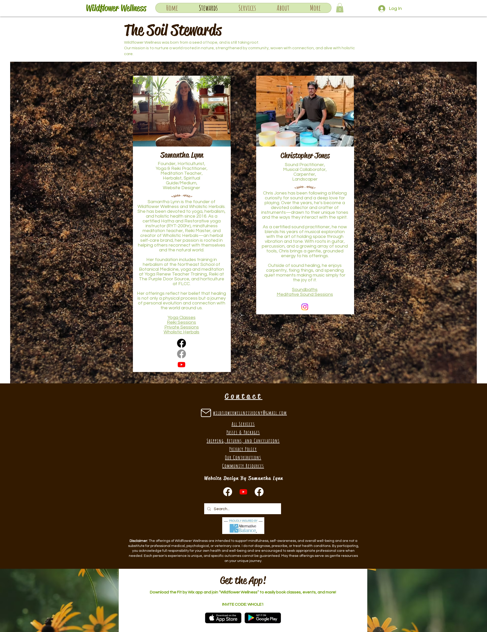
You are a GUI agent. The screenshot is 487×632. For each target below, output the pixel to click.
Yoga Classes (182, 317)
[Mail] (206, 413)
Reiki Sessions (181, 322)
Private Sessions (181, 327)
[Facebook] (181, 343)
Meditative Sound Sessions (305, 294)
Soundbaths (305, 289)
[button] (247, 7)
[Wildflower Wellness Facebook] (227, 491)
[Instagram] (304, 306)
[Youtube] (181, 364)
